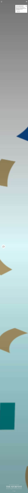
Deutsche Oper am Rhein (1, 1)
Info (14, 491)
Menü (26, 1)
